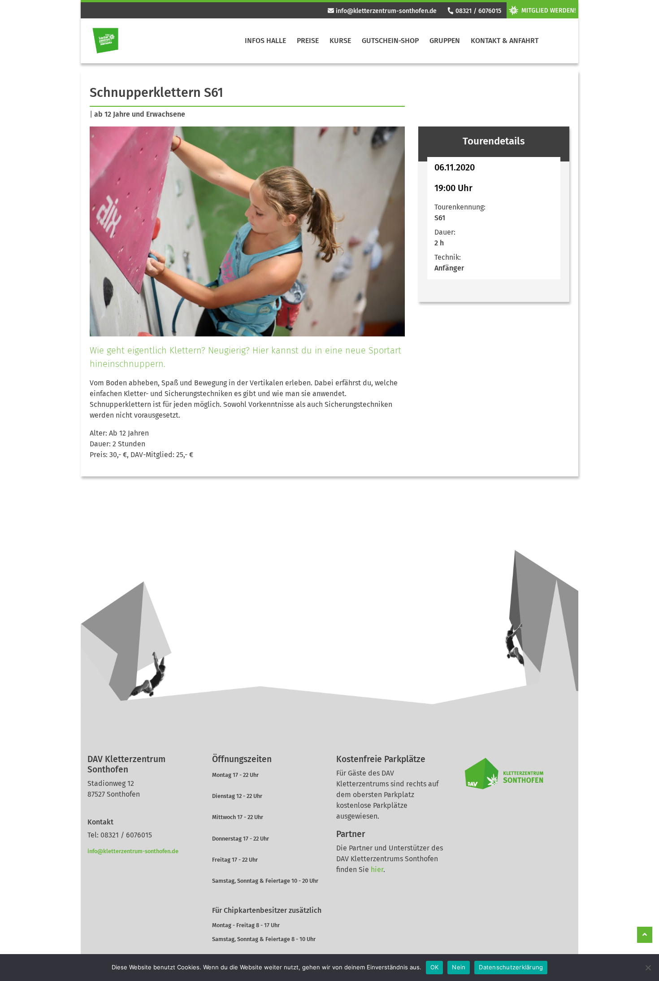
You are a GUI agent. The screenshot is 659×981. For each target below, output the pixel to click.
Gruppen (444, 40)
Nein (458, 967)
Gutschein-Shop (390, 40)
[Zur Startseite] (105, 40)
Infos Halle (265, 40)
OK (434, 967)
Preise (308, 40)
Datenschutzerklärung (511, 967)
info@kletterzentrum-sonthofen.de (385, 11)
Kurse (340, 40)
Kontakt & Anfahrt (504, 40)
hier (377, 869)
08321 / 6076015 (477, 11)
